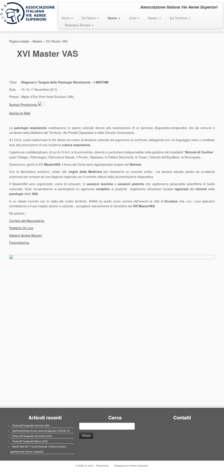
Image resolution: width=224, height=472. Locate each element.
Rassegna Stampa (78, 25)
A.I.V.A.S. (89, 465)
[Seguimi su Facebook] (64, 8)
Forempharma (19, 242)
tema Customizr (139, 465)
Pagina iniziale (19, 41)
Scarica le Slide (19, 113)
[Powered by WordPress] (110, 464)
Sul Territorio (179, 18)
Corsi (133, 18)
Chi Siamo (89, 18)
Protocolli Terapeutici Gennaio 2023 (31, 425)
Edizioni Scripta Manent (25, 235)
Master (113, 18)
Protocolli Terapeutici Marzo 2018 (29, 441)
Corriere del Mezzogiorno (26, 220)
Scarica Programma (23, 104)
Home (66, 18)
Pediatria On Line (21, 228)
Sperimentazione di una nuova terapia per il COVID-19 (41, 430)
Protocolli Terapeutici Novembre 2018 (32, 436)
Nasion (153, 18)
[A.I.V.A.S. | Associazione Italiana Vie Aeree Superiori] (26, 13)
